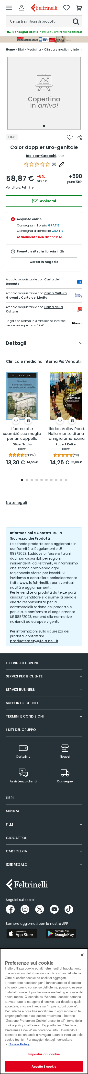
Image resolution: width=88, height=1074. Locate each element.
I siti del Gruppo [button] (21, 729)
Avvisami (47, 201)
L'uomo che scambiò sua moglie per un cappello (22, 433)
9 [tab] (61, 480)
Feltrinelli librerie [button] (22, 662)
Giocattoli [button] (17, 837)
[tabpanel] (44, 93)
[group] (44, 32)
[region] (44, 1011)
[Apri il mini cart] (79, 7)
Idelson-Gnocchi (41, 155)
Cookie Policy (19, 1044)
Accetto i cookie (44, 1066)
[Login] (21, 8)
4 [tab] (37, 480)
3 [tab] (32, 480)
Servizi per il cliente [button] (24, 676)
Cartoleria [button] (16, 851)
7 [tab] (51, 480)
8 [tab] (56, 480)
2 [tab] (27, 480)
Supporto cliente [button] (22, 703)
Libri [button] (10, 797)
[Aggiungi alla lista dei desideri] (70, 137)
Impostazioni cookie (44, 1054)
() (54, 164)
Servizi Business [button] (20, 689)
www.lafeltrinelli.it (35, 582)
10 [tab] (66, 480)
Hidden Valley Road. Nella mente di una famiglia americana (66, 433)
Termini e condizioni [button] (25, 716)
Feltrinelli (29, 187)
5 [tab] (42, 480)
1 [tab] (44, 126)
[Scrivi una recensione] (62, 164)
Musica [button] (12, 811)
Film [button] (9, 824)
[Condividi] (79, 137)
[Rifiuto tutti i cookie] (82, 955)
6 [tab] (46, 480)
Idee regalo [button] (16, 864)
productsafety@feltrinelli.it (34, 641)
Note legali (16, 502)
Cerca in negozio (44, 262)
